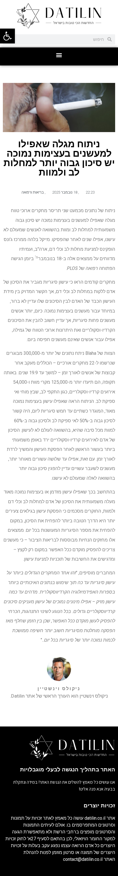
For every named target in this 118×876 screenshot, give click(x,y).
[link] (7, 36)
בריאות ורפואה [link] (32, 192)
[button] (59, 55)
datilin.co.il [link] (94, 818)
